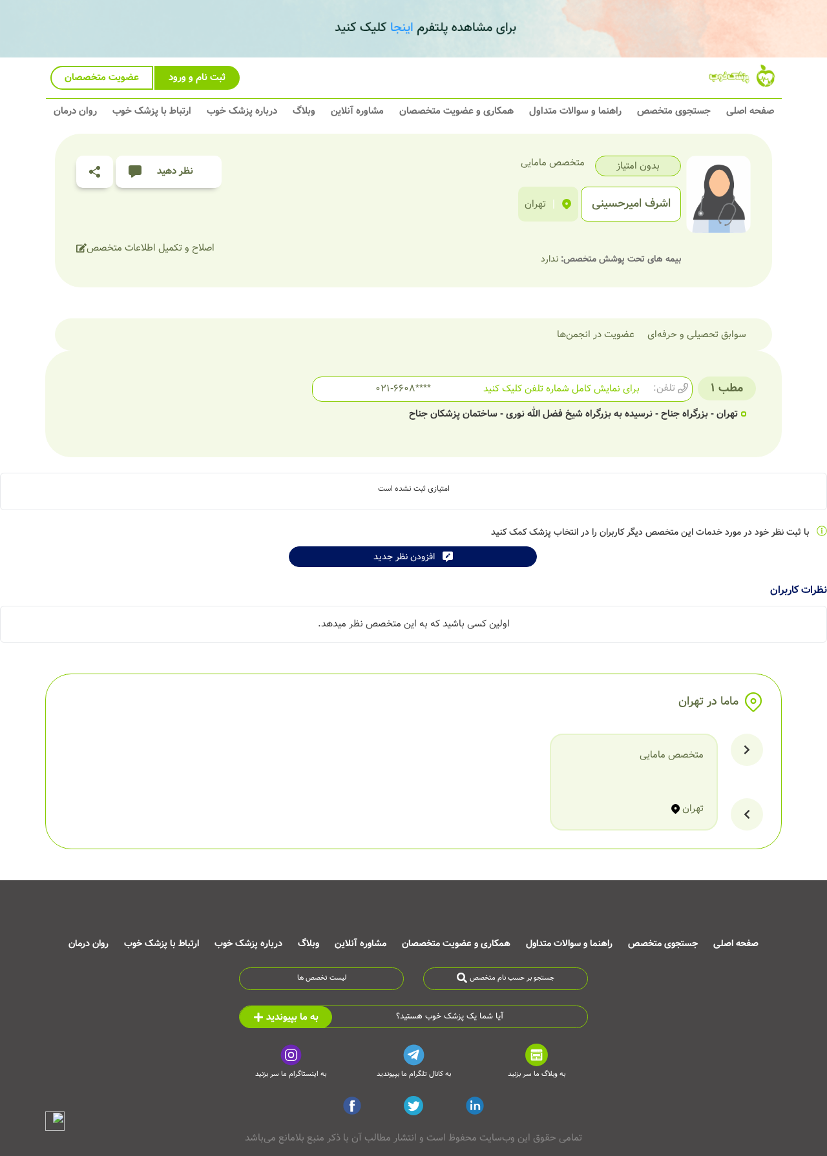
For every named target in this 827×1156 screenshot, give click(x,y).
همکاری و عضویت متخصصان (456, 111)
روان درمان (75, 111)
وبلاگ (304, 111)
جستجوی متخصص (674, 111)
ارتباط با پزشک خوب (151, 111)
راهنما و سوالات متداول (575, 111)
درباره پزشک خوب (242, 111)
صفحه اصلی (750, 111)
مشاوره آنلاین (357, 111)
